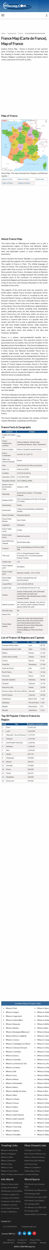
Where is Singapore (8, 1154)
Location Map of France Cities (28, 1003)
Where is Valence (12, 1131)
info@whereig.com (28, 1226)
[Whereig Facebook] (19, 1233)
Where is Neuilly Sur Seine (16, 1091)
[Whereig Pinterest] (34, 1233)
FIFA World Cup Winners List (35, 1190)
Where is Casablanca (32, 1167)
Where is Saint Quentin (15, 1119)
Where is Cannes (12, 1040)
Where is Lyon (11, 1075)
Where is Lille (11, 1071)
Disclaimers (21, 1242)
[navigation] (2, 15)
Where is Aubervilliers (14, 1020)
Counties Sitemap (31, 1174)
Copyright (33, 1242)
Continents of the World (10, 1201)
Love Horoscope (30, 1164)
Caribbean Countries (9, 1205)
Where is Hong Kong (9, 1150)
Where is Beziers (12, 1028)
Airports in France (24, 183)
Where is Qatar (7, 1157)
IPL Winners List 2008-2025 (35, 1207)
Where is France (23, 179)
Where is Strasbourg (14, 1123)
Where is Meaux (12, 1079)
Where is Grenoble (13, 1059)
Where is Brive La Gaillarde (16, 1036)
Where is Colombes (13, 1052)
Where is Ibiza (6, 1164)
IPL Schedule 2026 (31, 1204)
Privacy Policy (35, 1240)
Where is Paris (7, 179)
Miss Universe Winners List (35, 1154)
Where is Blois (42, 1028)
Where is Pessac (12, 1103)
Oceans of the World (9, 1187)
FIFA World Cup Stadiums (34, 1200)
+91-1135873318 (10, 1226)
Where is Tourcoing (13, 1127)
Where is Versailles (13, 1134)
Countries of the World (10, 1198)
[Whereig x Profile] (29, 1233)
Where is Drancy (12, 1055)
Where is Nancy (12, 1087)
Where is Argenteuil (14, 1016)
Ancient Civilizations (9, 1212)
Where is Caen (43, 1036)
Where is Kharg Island (9, 1184)
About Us (11, 1240)
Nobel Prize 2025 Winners (34, 1160)
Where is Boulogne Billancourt (18, 1032)
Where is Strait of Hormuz (34, 1157)
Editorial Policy (8, 1242)
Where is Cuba (7, 1167)
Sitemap (43, 1242)
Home (3, 33)
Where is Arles (43, 1016)
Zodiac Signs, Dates (32, 1171)
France (20, 33)
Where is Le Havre (13, 1067)
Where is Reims (12, 1107)
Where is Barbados (8, 1160)
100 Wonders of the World (11, 1191)
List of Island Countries (10, 1208)
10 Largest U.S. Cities (32, 1150)
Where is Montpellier (14, 1083)
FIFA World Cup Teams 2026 (35, 1197)
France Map (40, 179)
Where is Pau (42, 1099)
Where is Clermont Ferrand (16, 1048)
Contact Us (22, 1240)
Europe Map (12, 33)
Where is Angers (12, 1012)
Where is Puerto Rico (9, 1171)
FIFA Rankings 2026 (32, 1194)
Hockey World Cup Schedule (35, 1214)
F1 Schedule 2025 (31, 1211)
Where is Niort (11, 1095)
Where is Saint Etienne (15, 1115)
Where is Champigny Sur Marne (18, 1044)
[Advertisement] (24, 87)
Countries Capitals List (10, 1194)
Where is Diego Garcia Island (12, 1174)
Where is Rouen (12, 1111)
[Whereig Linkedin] (24, 1233)
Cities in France (7, 183)
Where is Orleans (12, 1099)
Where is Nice (42, 1091)
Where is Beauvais (13, 1024)
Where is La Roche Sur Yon (16, 1063)
